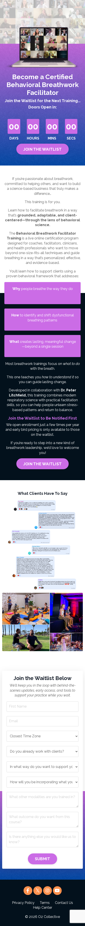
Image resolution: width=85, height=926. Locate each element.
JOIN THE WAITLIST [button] (42, 149)
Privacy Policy (23, 903)
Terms (45, 903)
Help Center (42, 907)
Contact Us (64, 903)
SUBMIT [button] (42, 858)
